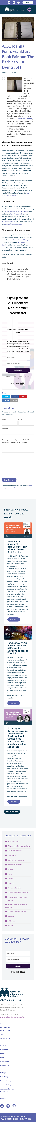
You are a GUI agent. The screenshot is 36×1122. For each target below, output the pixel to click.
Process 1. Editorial (14, 888)
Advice (3, 1045)
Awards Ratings (6, 1085)
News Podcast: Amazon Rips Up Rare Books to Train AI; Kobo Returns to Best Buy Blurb (17, 546)
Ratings (3, 1073)
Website (5, 428)
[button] (6, 396)
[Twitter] (9, 2)
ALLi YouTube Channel (22, 118)
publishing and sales (8, 221)
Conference (4, 1066)
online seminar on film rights (20, 240)
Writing (10, 925)
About (2, 1023)
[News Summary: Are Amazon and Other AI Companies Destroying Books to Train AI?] (18, 638)
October (5, 245)
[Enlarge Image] (18, 29)
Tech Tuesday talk (16, 214)
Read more (13, 619)
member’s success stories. (13, 224)
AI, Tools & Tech (13, 841)
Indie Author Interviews (16, 860)
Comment (5, 451)
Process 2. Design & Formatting (18, 892)
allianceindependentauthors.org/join (12, 1017)
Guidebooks (4, 1049)
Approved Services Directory (7, 1090)
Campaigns (12, 855)
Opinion (10, 878)
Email (20, 419)
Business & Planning (15, 851)
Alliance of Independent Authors (19, 846)
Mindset (11, 869)
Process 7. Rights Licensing (17, 911)
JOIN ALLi (27, 2)
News (10, 874)
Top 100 (11, 916)
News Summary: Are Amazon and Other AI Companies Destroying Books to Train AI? (17, 648)
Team (2, 1034)
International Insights (15, 864)
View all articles (12, 812)
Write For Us (5, 1038)
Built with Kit (18, 383)
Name (4, 419)
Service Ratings (6, 1081)
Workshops (4, 1061)
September (21, 242)
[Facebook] (14, 2)
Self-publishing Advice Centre (5, 1029)
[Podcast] (18, 2)
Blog (2, 1057)
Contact (3, 1098)
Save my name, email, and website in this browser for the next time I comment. (15, 441)
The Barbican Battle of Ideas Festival (16, 211)
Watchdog (11, 921)
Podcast (11, 883)
